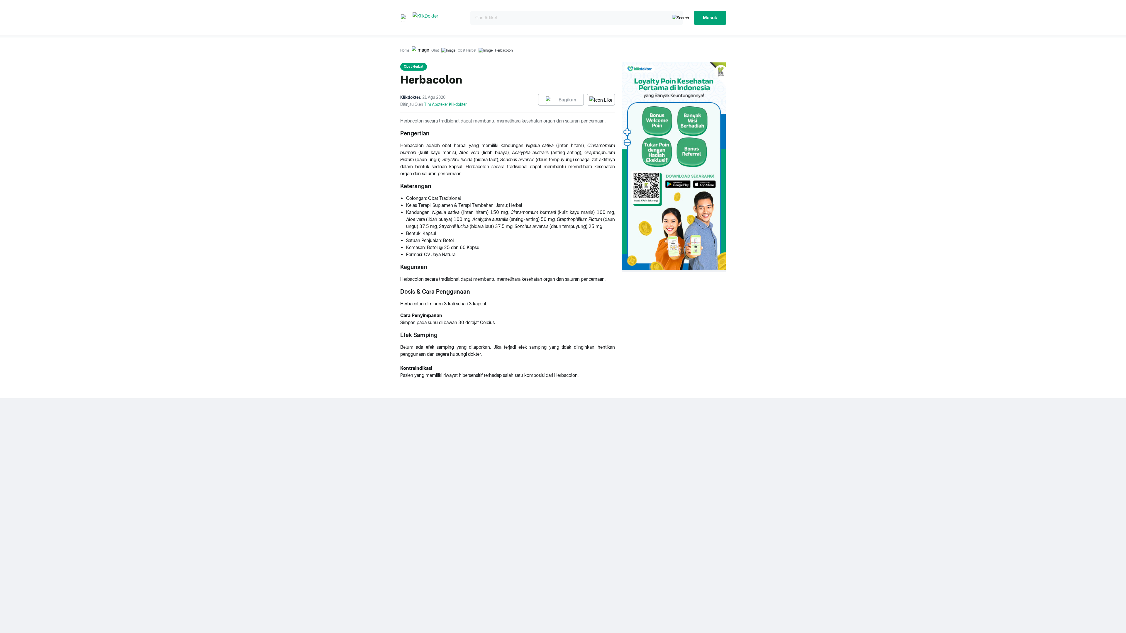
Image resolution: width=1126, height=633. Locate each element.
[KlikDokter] (437, 17)
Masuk (710, 18)
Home (404, 50)
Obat (435, 50)
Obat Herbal (467, 50)
